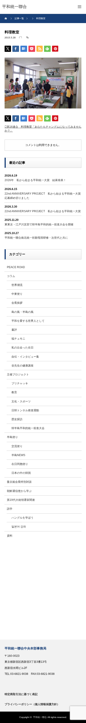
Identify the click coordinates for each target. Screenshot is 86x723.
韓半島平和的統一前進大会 (27, 428)
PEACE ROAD (16, 267)
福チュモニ (18, 338)
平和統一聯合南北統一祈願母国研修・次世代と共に (36, 237)
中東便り (16, 294)
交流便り (16, 446)
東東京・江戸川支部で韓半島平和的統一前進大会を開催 (39, 224)
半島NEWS (18, 455)
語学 (9, 508)
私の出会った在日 (22, 347)
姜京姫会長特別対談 (19, 481)
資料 (9, 535)
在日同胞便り (19, 464)
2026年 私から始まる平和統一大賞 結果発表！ (35, 180)
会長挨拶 (16, 302)
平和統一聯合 (40, 717)
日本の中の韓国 (21, 473)
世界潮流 (16, 285)
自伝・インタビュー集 (25, 356)
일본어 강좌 (18, 526)
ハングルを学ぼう (22, 517)
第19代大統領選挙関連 (21, 499)
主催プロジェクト (18, 374)
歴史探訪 (16, 419)
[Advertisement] (43, 590)
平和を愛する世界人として (27, 320)
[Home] (6, 18)
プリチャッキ (19, 383)
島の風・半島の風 (22, 312)
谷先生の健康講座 (22, 365)
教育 (14, 392)
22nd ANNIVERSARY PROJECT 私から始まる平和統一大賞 (43, 211)
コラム (11, 276)
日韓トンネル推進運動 (25, 410)
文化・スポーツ (21, 401)
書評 (14, 329)
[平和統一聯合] (14, 7)
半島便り (12, 437)
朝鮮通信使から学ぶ (19, 491)
